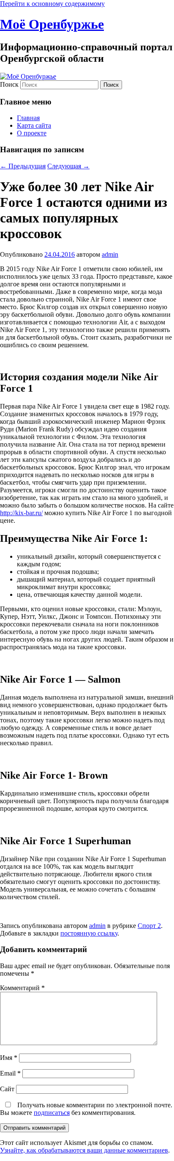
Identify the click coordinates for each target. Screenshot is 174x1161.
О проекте (31, 133)
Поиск (9, 84)
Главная (28, 117)
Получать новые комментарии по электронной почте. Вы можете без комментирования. (86, 1108)
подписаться (52, 1112)
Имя (8, 1057)
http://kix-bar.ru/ (21, 512)
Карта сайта (34, 125)
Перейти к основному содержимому (52, 3)
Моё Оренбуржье (52, 24)
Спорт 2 (149, 925)
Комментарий (22, 987)
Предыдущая (23, 166)
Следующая (68, 166)
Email (10, 1073)
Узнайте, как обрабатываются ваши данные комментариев (84, 1150)
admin (110, 254)
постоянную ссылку (88, 933)
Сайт (7, 1088)
